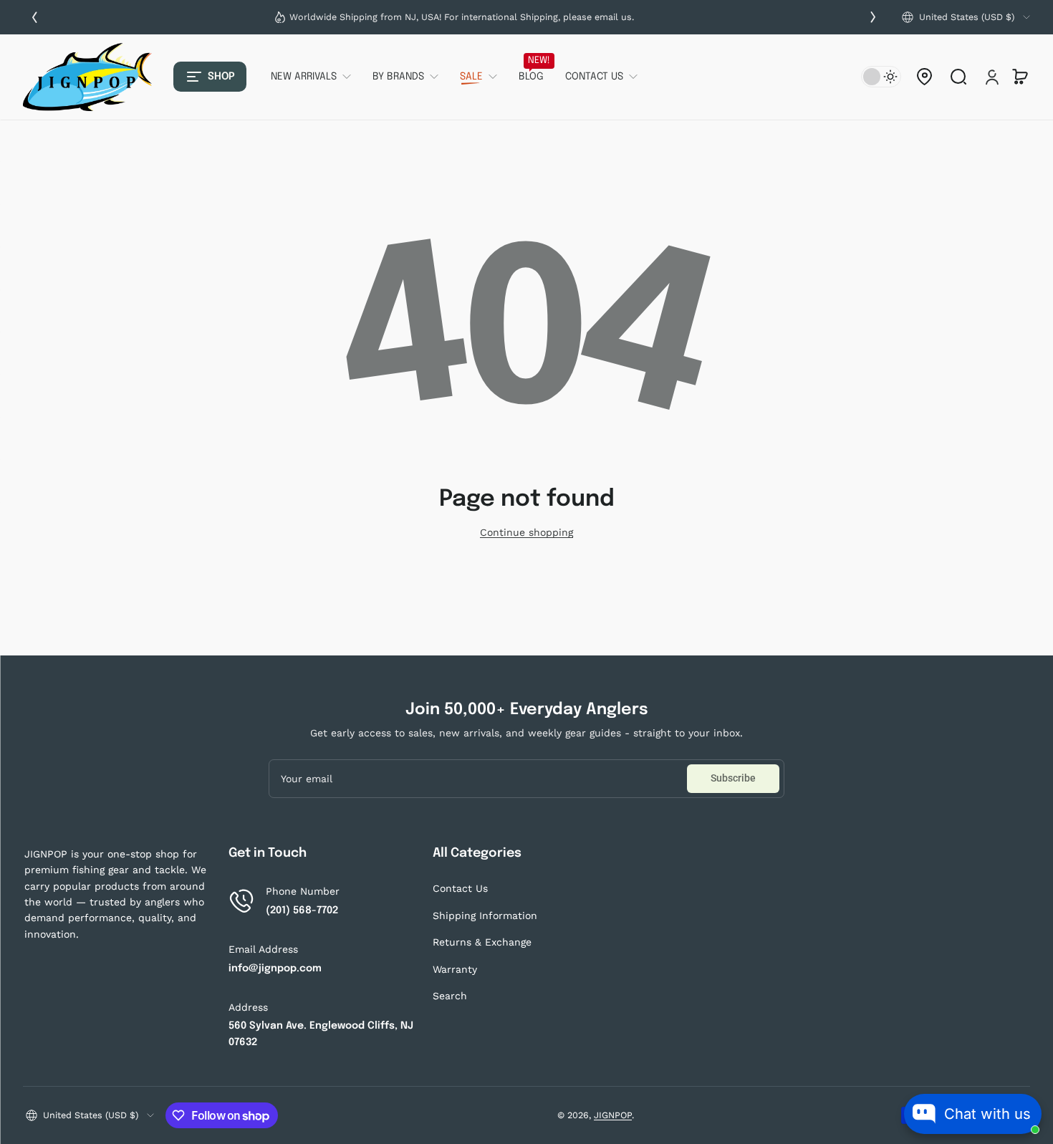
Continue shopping (526, 532)
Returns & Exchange (482, 942)
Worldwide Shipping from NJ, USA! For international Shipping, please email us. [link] (461, 16)
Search (450, 995)
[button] (966, 17)
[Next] (873, 17)
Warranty (455, 969)
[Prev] (34, 17)
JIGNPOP (613, 1115)
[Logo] (87, 77)
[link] (316, 77)
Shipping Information (485, 915)
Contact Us (460, 888)
